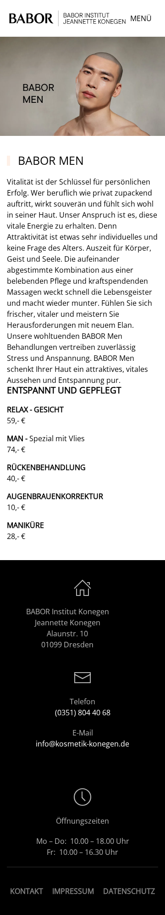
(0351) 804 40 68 (82, 712)
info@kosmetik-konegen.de (82, 744)
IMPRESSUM (73, 891)
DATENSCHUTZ (129, 891)
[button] (144, 18)
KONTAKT (26, 891)
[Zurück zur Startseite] (68, 18)
